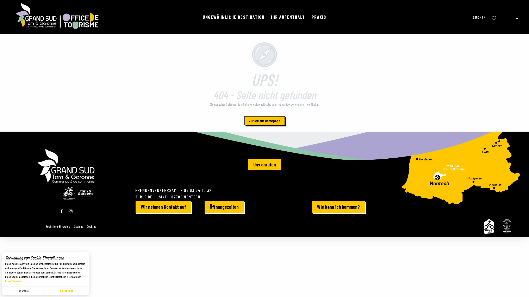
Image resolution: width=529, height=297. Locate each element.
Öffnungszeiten (224, 207)
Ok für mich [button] (66, 290)
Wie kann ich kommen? (338, 207)
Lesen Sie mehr (13, 281)
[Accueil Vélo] (489, 226)
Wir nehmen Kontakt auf (163, 207)
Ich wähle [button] (23, 290)
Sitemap (78, 226)
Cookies (91, 226)
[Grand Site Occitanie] (507, 226)
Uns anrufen (264, 164)
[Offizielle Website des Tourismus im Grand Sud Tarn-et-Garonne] (57, 16)
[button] (479, 17)
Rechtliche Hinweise (57, 226)
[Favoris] (494, 18)
